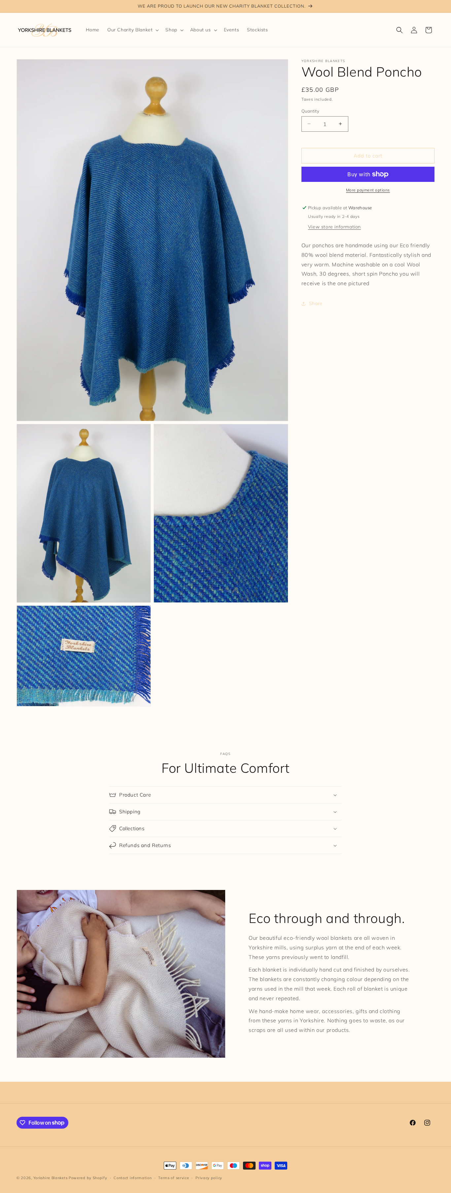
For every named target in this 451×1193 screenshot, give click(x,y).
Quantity (310, 110)
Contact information (133, 1177)
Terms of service (173, 1177)
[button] (132, 30)
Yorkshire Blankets (50, 1178)
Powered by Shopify (88, 1178)
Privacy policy (208, 1177)
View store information (334, 227)
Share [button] (316, 303)
